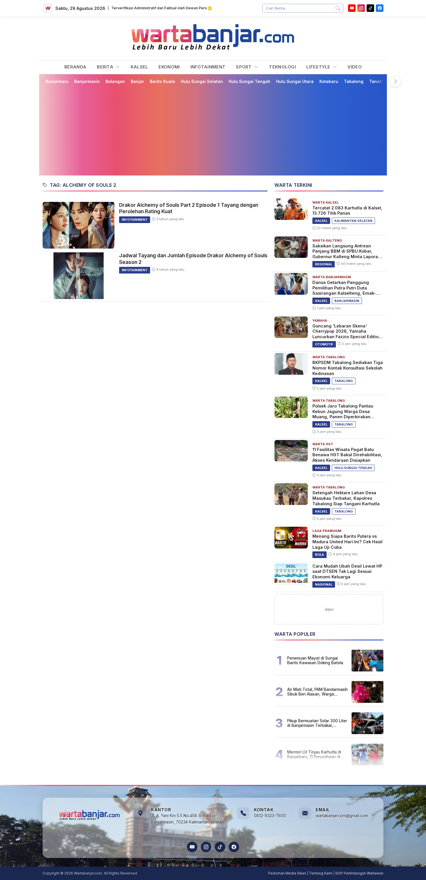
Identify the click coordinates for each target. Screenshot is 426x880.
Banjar (137, 81)
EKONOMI (169, 67)
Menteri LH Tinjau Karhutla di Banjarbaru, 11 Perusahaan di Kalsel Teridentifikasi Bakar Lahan (314, 754)
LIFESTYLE (319, 67)
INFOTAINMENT (208, 67)
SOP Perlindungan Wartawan (359, 873)
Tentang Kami (320, 873)
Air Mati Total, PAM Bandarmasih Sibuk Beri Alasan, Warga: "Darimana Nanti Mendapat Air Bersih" (317, 691)
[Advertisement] (216, 129)
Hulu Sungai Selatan (202, 81)
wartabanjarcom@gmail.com (342, 815)
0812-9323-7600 (270, 815)
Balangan (115, 81)
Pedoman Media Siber (287, 873)
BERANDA (75, 67)
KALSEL (139, 67)
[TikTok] (220, 847)
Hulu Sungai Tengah (249, 81)
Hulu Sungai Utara (295, 81)
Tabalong (353, 81)
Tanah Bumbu (383, 81)
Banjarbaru (56, 81)
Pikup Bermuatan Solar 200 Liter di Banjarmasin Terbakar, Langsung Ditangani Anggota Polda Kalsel (317, 723)
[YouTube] (352, 8)
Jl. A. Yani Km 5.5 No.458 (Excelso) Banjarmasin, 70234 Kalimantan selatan (187, 818)
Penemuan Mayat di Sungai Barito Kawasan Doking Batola (315, 660)
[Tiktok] (370, 8)
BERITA (105, 67)
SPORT (244, 67)
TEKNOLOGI (282, 67)
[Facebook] (379, 8)
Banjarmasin (87, 81)
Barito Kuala (162, 81)
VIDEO (354, 67)
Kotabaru (328, 81)
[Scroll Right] (395, 81)
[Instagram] (361, 8)
